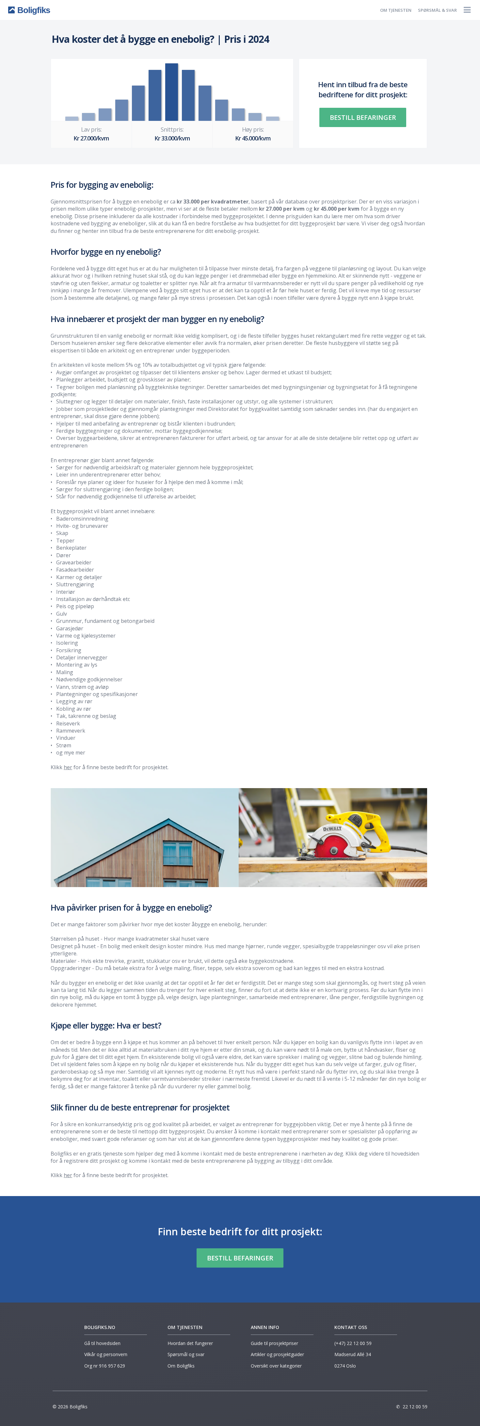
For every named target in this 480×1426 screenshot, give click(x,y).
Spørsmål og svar (186, 1354)
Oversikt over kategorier (276, 1366)
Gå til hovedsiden (102, 1343)
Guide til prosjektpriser (274, 1343)
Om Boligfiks (181, 1366)
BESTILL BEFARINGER (363, 117)
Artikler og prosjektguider (277, 1354)
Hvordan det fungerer (190, 1343)
